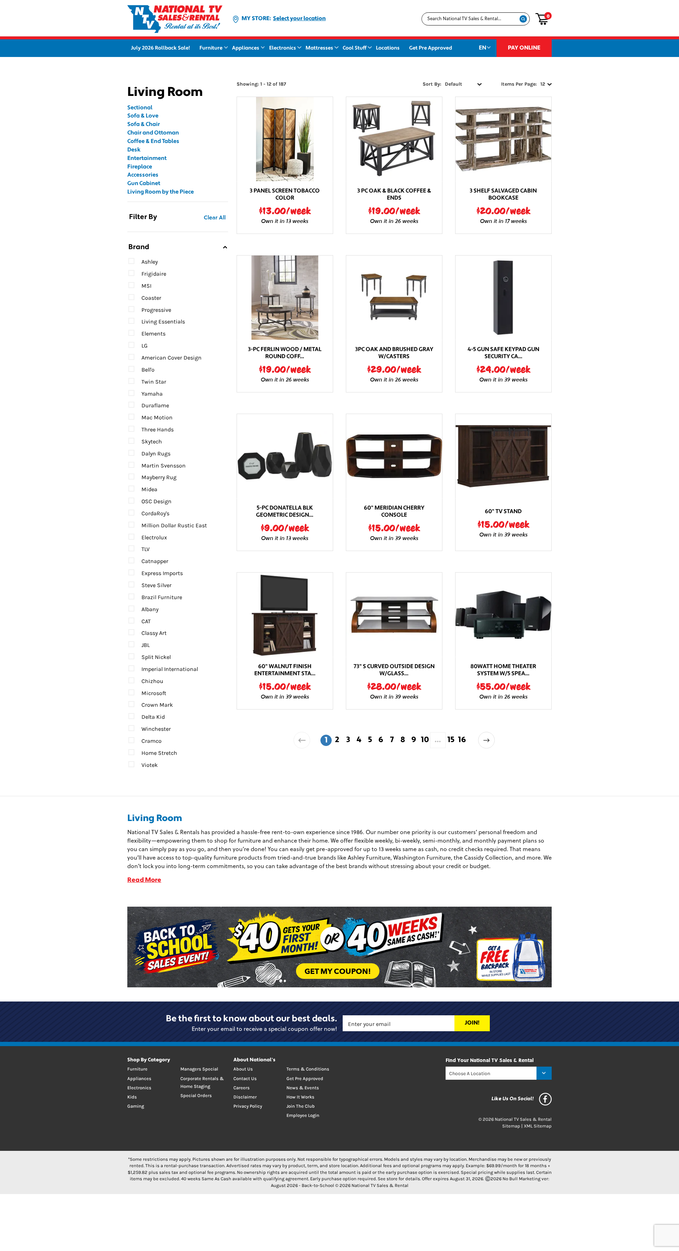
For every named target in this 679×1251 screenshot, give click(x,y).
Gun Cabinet (143, 183)
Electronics (282, 48)
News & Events (302, 1087)
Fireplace (139, 167)
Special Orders (196, 1095)
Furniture (210, 48)
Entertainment (147, 158)
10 (425, 740)
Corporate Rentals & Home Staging (202, 1082)
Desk (134, 150)
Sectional (139, 108)
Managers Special (199, 1069)
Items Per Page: (519, 84)
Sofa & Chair (143, 124)
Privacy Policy (247, 1106)
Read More (144, 880)
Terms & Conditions (307, 1069)
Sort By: (432, 84)
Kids (132, 1097)
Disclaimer (245, 1097)
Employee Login (302, 1115)
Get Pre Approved (430, 48)
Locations (388, 48)
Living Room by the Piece (160, 192)
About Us (243, 1069)
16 (462, 740)
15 (450, 740)
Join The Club (300, 1106)
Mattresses (319, 48)
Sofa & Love (142, 116)
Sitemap (511, 1126)
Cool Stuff (354, 48)
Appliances (245, 48)
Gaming (135, 1106)
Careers (241, 1087)
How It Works (300, 1097)
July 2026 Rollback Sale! (160, 48)
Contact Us (245, 1078)
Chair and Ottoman (153, 133)
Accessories (142, 175)
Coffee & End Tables (153, 141)
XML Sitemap (538, 1126)
